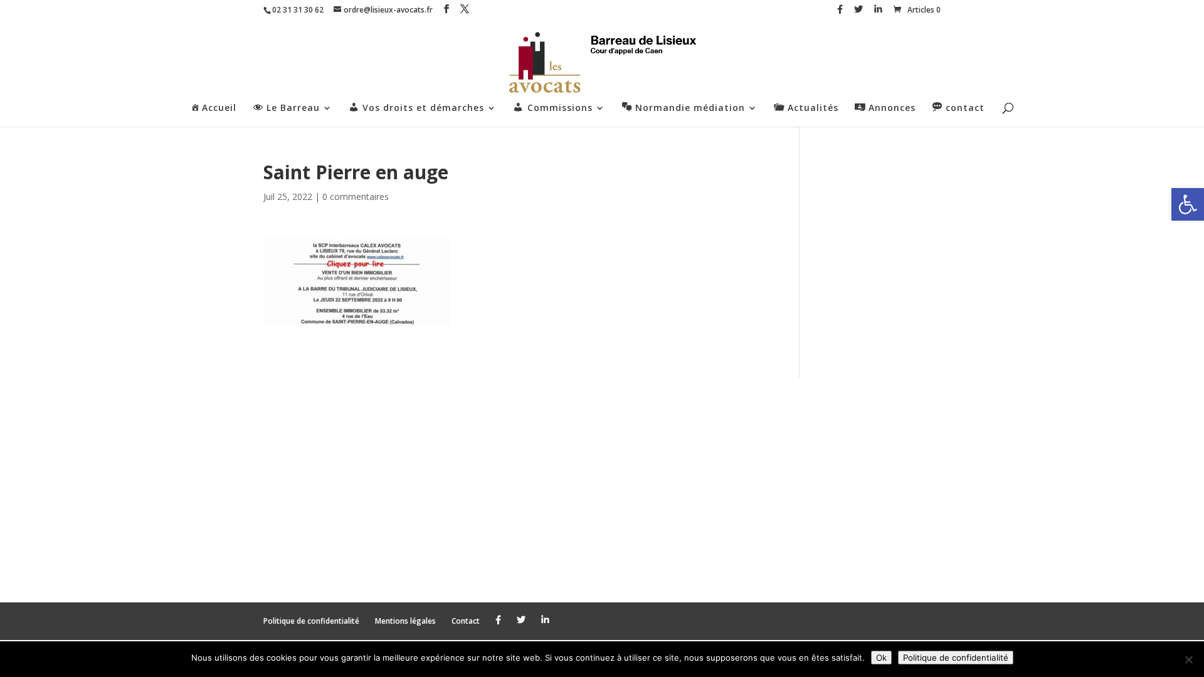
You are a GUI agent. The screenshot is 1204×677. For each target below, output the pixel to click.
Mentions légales (405, 621)
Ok (881, 658)
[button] (1187, 204)
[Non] (1188, 659)
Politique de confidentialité (311, 621)
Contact (466, 621)
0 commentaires (355, 196)
